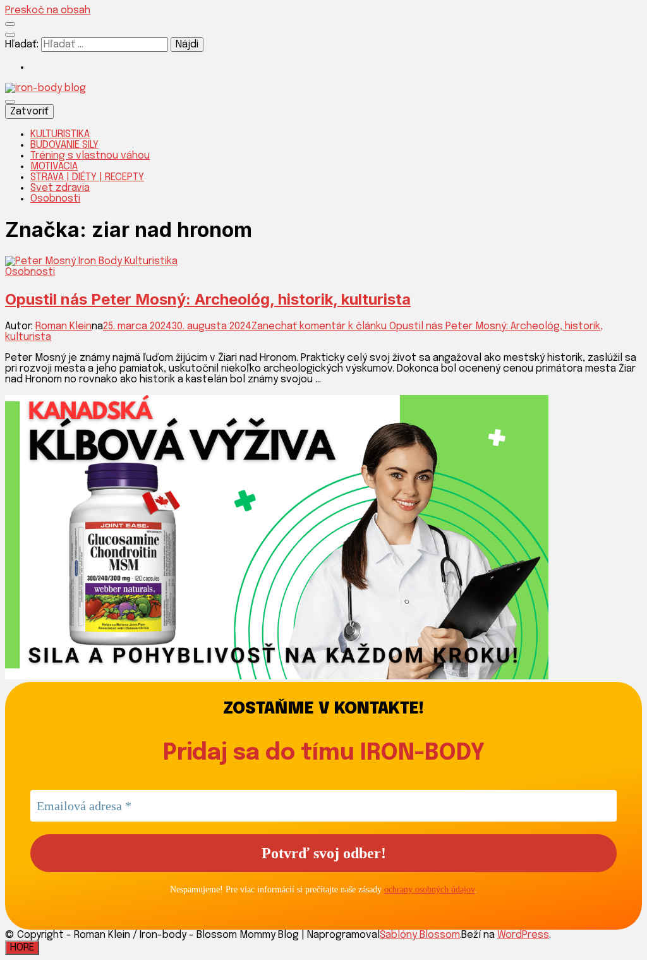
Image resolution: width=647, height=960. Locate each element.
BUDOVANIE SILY (64, 145)
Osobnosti (55, 198)
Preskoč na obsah (47, 10)
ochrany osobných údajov (429, 889)
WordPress (523, 935)
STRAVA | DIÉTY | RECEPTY (87, 177)
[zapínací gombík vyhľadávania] (10, 35)
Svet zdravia (60, 188)
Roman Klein (63, 326)
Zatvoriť (29, 111)
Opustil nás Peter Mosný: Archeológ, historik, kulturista (208, 299)
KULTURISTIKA (60, 134)
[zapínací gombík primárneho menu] (10, 102)
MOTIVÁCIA (54, 166)
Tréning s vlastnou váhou (90, 155)
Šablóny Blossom (420, 935)
